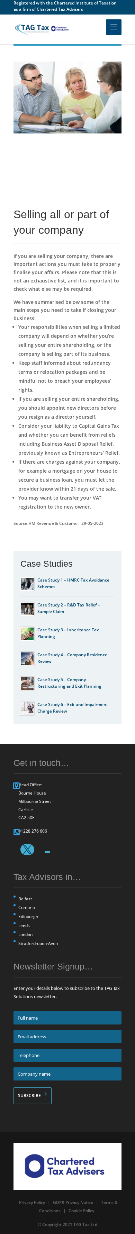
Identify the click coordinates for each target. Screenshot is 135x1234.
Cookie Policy (81, 1211)
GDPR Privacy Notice (73, 1202)
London (25, 934)
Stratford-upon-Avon (38, 943)
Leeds (24, 925)
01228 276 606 (32, 831)
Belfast (25, 899)
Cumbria (26, 907)
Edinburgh (28, 916)
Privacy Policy (32, 1202)
